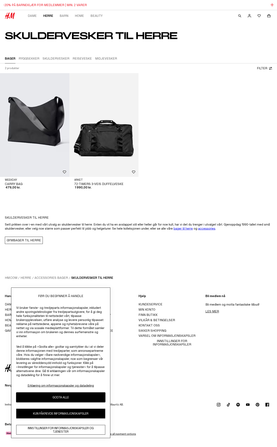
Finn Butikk (148, 315)
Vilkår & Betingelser (156, 320)
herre (48, 15)
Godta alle (61, 397)
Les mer (212, 311)
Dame (32, 15)
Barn (64, 15)
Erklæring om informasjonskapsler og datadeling (61, 385)
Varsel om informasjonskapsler (166, 335)
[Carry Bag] (34, 125)
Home (79, 15)
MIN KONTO (146, 309)
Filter (262, 68)
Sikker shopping (152, 330)
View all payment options (121, 433)
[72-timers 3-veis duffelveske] (104, 125)
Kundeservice (150, 304)
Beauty (96, 15)
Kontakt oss (149, 325)
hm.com (11, 277)
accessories (206, 228)
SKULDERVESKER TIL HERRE (92, 277)
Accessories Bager (51, 277)
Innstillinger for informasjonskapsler (172, 342)
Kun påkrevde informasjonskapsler (60, 413)
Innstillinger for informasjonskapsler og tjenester (61, 429)
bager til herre (183, 228)
